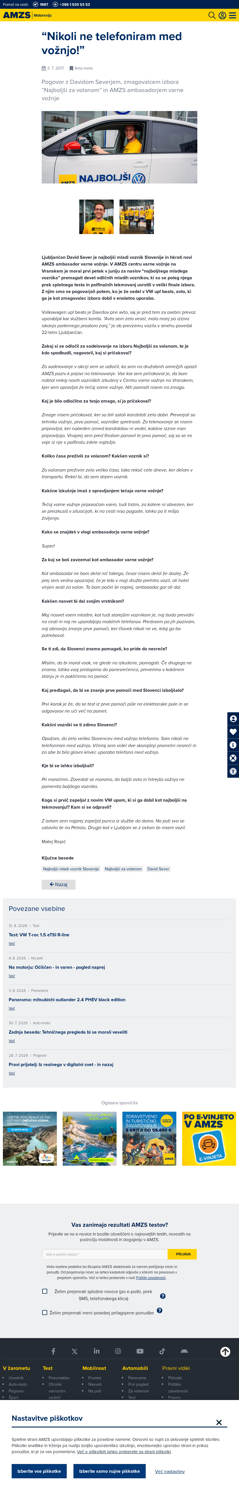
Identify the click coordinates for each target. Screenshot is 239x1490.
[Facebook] (53, 1351)
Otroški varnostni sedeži (57, 1390)
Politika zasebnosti (178, 1387)
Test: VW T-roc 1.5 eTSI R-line (39, 934)
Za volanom (138, 1391)
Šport (13, 1397)
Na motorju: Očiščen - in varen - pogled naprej (57, 967)
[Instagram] (118, 1351)
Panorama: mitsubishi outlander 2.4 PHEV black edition (67, 999)
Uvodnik (16, 1378)
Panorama (137, 1378)
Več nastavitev (170, 1471)
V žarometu (16, 1368)
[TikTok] (162, 1351)
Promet (94, 1378)
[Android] (184, 1351)
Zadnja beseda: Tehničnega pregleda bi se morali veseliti (68, 1032)
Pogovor (16, 1391)
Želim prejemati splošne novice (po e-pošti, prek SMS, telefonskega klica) (103, 1295)
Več (12, 943)
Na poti (94, 1391)
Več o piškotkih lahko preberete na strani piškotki (124, 1452)
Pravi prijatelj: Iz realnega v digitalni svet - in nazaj (61, 1064)
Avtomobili (135, 1368)
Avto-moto (18, 1384)
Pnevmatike (59, 1378)
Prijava (183, 1254)
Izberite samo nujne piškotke (109, 1471)
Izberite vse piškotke (39, 1471)
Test (47, 1368)
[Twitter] (74, 1351)
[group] (96, 217)
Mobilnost (94, 1368)
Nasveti (95, 1384)
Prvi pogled (138, 1384)
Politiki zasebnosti (151, 1277)
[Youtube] (140, 1351)
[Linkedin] (96, 1351)
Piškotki (175, 1378)
